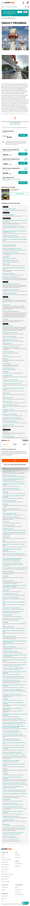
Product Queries (4, 887)
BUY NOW (23, 135)
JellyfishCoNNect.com (19, 894)
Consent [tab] (5, 444)
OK (15, 460)
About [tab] (24, 444)
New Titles (3, 857)
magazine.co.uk (18, 892)
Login (13, 127)
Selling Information (5, 896)
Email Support (18, 857)
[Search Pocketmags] (3, 7)
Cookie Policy (4, 879)
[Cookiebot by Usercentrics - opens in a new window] (22, 440)
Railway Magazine (15, 122)
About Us (17, 887)
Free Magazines (4, 862)
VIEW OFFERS (23, 182)
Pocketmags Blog (5, 864)
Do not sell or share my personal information (15, 464)
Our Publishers (4, 866)
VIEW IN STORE (19, 193)
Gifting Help (17, 866)
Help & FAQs (17, 854)
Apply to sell (3, 898)
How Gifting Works (19, 863)
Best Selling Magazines (6, 859)
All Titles (3, 854)
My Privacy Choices (5, 881)
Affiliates (3, 889)
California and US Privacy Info (7, 874)
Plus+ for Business (5, 869)
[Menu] (2, 2)
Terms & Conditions (5, 876)
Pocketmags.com (18, 889)
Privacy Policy (4, 871)
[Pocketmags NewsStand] (9, 2)
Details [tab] (15, 444)
